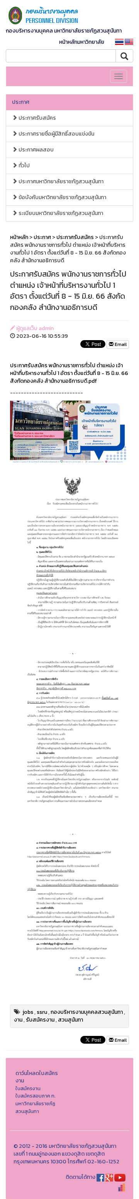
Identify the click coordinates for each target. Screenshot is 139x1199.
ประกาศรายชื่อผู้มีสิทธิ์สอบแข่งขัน (55, 134)
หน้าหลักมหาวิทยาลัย (81, 42)
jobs (27, 1012)
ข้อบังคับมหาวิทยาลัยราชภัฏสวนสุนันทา (61, 197)
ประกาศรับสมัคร (36, 118)
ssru (42, 1012)
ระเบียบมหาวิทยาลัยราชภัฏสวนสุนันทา (60, 213)
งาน (18, 1020)
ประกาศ (20, 102)
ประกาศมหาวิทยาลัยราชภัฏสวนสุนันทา (60, 181)
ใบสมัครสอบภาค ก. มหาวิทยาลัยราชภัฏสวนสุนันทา (35, 1103)
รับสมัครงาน (40, 1020)
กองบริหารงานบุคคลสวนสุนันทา (87, 1012)
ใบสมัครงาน (28, 1088)
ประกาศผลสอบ (35, 150)
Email (120, 344)
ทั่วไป (23, 166)
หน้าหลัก (19, 237)
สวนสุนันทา (70, 1020)
